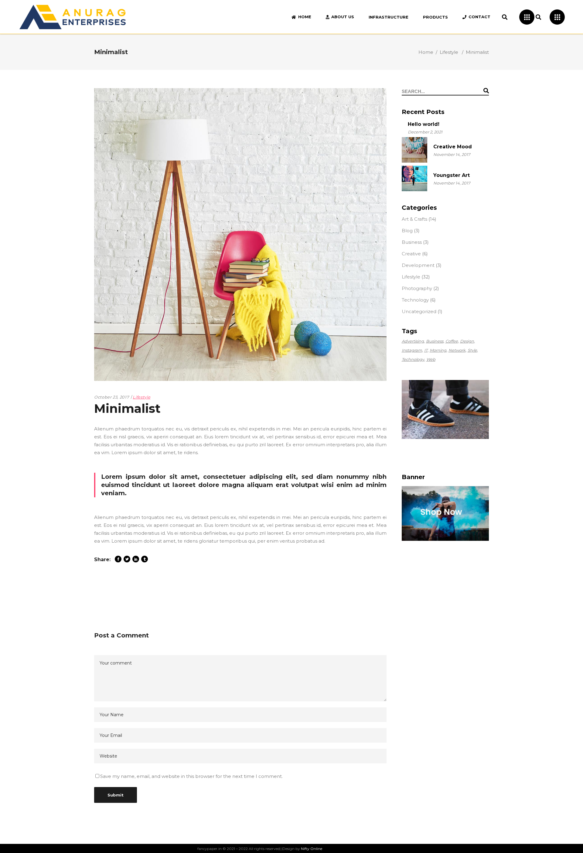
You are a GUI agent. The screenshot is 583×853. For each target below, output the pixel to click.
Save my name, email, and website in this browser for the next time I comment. (191, 776)
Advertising (413, 341)
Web (430, 359)
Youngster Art (451, 175)
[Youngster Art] (414, 178)
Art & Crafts (414, 219)
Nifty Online (311, 848)
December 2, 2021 (425, 132)
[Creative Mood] (414, 150)
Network (456, 350)
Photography (417, 288)
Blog (407, 230)
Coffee (451, 341)
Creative (411, 254)
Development (418, 265)
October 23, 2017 (111, 397)
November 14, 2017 (451, 154)
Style (472, 350)
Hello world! (423, 124)
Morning (438, 350)
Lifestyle (449, 52)
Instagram (412, 350)
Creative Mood (452, 147)
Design (467, 341)
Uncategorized (419, 311)
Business (412, 242)
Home (425, 52)
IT (426, 350)
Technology (415, 300)
